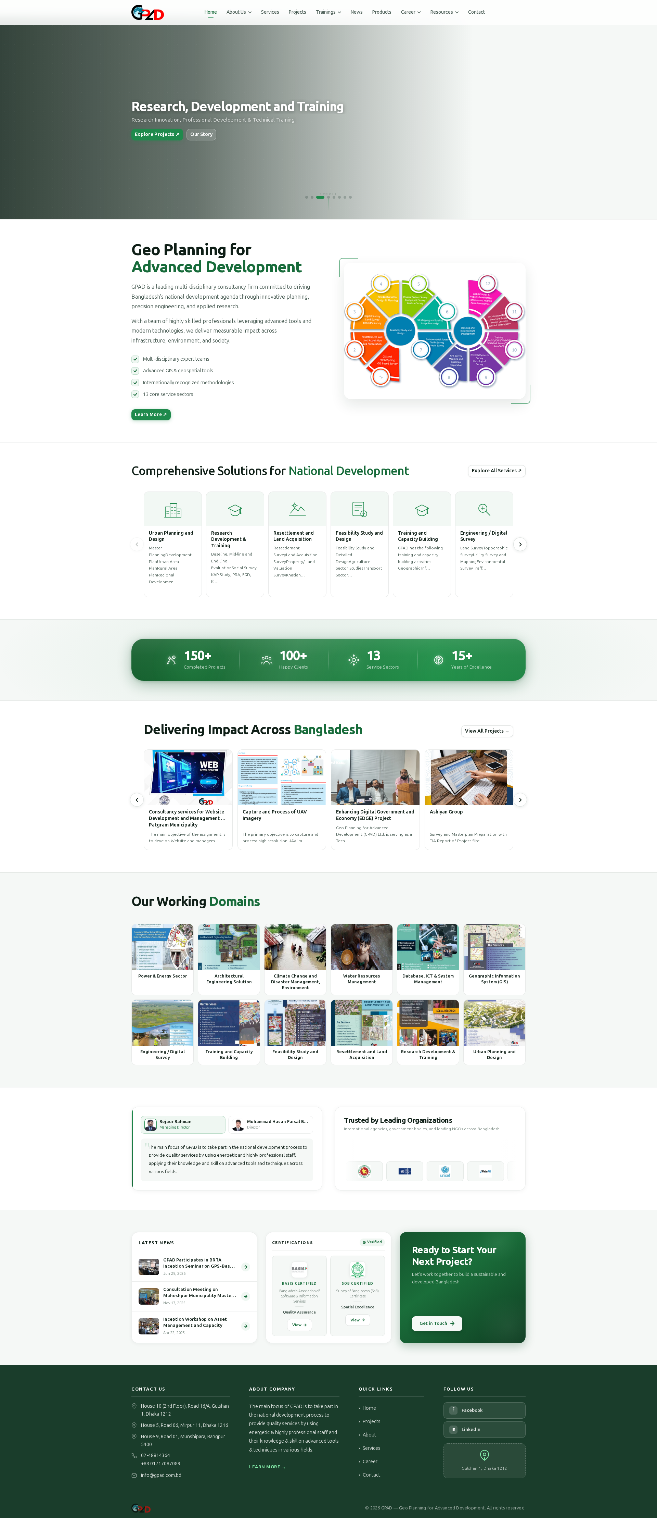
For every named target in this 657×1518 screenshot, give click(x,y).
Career (368, 1461)
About (367, 1435)
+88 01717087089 (160, 1464)
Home (211, 12)
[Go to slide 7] (345, 197)
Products (381, 12)
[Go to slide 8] (350, 197)
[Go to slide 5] (334, 197)
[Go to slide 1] (306, 197)
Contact (476, 12)
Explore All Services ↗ (497, 471)
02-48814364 (155, 1455)
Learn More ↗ (151, 415)
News (357, 12)
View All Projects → (487, 731)
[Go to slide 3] (320, 197)
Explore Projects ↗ (157, 134)
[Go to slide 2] (312, 197)
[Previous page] (137, 544)
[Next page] (520, 800)
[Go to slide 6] (339, 197)
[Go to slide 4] (328, 197)
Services (270, 12)
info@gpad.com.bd (161, 1475)
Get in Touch (433, 1323)
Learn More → (267, 1466)
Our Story (201, 134)
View (296, 1324)
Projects (297, 12)
